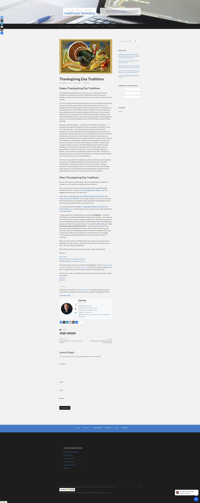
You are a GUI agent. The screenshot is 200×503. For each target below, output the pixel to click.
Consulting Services (68, 458)
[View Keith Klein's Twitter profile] (75, 308)
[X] (1, 20)
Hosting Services (67, 455)
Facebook (62, 278)
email (76, 267)
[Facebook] (1, 17)
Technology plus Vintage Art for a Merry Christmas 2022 (100, 340)
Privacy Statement (97, 486)
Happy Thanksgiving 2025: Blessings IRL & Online (129, 76)
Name (61, 382)
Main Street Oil (87, 312)
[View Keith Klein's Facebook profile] (75, 305)
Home (61, 26)
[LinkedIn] (1, 23)
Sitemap (105, 486)
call (73, 267)
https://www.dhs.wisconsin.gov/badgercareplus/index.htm (122, 12)
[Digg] (1, 30)
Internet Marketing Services (70, 452)
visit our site (84, 267)
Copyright (62, 486)
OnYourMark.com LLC (77, 261)
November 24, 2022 (65, 83)
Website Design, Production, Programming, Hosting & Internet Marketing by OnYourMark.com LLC (85, 492)
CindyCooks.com (101, 224)
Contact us (125, 427)
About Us (68, 26)
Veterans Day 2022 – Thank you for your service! (71, 340)
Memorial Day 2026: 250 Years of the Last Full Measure (128, 61)
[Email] (1, 26)
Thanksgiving (71, 333)
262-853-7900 (88, 305)
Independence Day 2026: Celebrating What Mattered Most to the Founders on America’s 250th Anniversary (129, 56)
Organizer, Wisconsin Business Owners (72, 259)
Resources (94, 26)
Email (61, 390)
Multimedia (66, 468)
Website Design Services (70, 465)
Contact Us (111, 26)
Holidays (63, 333)
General (64, 329)
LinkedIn (62, 280)
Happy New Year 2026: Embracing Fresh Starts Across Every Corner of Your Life (129, 66)
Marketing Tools (81, 26)
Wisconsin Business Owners (90, 310)
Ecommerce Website (68, 461)
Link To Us (111, 486)
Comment (62, 364)
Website (62, 398)
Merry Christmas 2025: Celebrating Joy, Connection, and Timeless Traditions (129, 71)
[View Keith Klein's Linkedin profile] (75, 312)
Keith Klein (77, 83)
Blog (103, 26)
